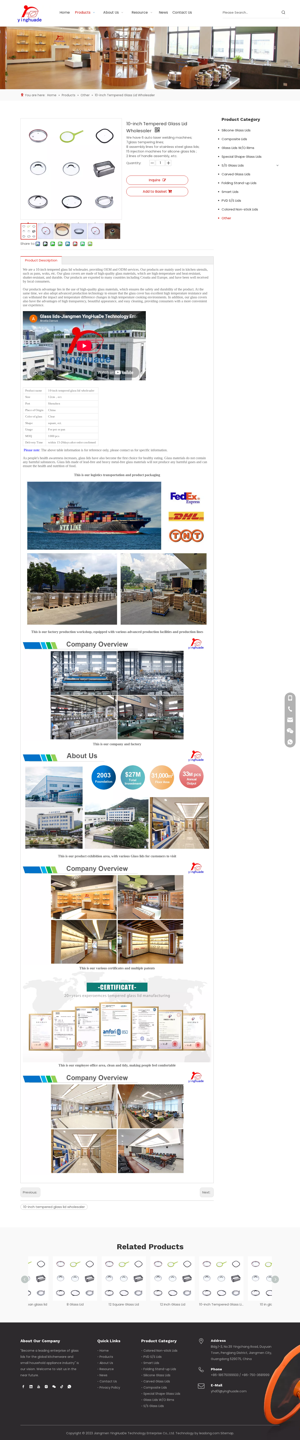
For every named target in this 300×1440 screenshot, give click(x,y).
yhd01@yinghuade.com (229, 1391)
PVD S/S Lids (231, 200)
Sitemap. (227, 1433)
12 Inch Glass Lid (150, 1304)
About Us (106, 1363)
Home (104, 1350)
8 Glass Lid (52, 1304)
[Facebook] (23, 1386)
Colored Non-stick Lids (240, 209)
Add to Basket (155, 191)
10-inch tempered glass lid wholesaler (54, 1206)
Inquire (154, 180)
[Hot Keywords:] (283, 12)
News (103, 1375)
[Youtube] (39, 1386)
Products (106, 1357)
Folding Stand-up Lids (239, 183)
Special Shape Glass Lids (242, 156)
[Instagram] (46, 1386)
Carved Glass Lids (236, 174)
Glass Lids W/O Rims (238, 147)
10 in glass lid (247, 1304)
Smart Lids (230, 191)
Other (226, 218)
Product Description (41, 260)
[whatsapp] (69, 1386)
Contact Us (108, 1381)
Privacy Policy (109, 1387)
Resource (106, 1369)
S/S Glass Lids (233, 165)
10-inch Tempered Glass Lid (199, 1304)
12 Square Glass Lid (101, 1304)
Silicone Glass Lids (236, 130)
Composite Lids (234, 139)
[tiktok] (62, 1386)
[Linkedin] (31, 1386)
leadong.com (209, 1433)
